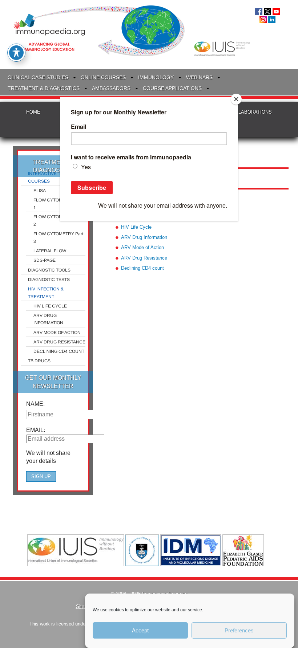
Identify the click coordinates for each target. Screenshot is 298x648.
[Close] (236, 99)
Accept (140, 630)
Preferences (239, 630)
